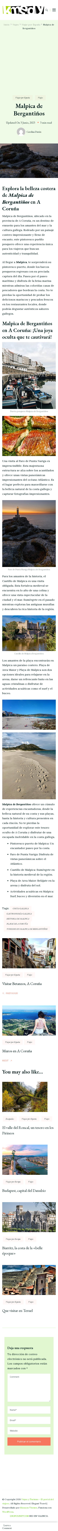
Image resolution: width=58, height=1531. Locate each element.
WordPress (7, 1512)
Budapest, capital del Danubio (24, 1190)
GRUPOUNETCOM (19, 1516)
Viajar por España (22, 97)
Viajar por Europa (13, 1181)
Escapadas (10, 1118)
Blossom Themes (28, 1507)
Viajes (40, 97)
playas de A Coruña (17, 923)
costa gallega (21, 908)
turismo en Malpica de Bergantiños (27, 929)
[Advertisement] (29, 65)
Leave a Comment (7, 1527)
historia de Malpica (18, 918)
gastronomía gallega (19, 913)
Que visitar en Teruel (17, 1310)
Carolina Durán (34, 131)
